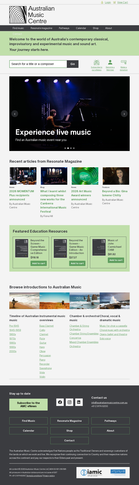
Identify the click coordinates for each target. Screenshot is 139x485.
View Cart (122, 2)
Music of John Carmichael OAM (114, 245)
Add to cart (38, 263)
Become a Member (110, 68)
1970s (12, 338)
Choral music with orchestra (115, 330)
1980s (12, 342)
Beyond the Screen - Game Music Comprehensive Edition (39, 246)
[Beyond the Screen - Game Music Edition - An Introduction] (60, 248)
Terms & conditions (34, 476)
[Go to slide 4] (74, 148)
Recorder (44, 364)
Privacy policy (49, 476)
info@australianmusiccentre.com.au (109, 402)
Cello (42, 330)
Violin (42, 376)
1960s (12, 334)
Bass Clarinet (46, 326)
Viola (42, 372)
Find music (18, 28)
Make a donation (124, 68)
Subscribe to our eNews (96, 68)
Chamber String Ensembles (84, 333)
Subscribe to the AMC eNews (28, 404)
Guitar (42, 342)
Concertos (75, 338)
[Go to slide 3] (71, 148)
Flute (42, 338)
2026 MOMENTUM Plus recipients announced (21, 195)
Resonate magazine (41, 28)
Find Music (28, 421)
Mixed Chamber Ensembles (84, 342)
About (108, 28)
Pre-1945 (14, 326)
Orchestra (75, 346)
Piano (42, 359)
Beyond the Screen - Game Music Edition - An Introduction (76, 246)
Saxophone (45, 368)
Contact (17, 34)
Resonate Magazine (69, 421)
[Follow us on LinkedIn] (79, 402)
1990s (12, 347)
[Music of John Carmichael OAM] (99, 247)
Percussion (45, 355)
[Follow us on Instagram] (69, 402)
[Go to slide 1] (65, 148)
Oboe (42, 351)
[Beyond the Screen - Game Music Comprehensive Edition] (21, 248)
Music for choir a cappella (113, 326)
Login (108, 2)
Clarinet (43, 334)
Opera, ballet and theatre (113, 334)
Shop (95, 28)
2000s (12, 351)
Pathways (64, 28)
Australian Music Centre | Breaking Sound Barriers (31, 14)
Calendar (81, 28)
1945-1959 (15, 330)
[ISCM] (118, 472)
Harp (42, 347)
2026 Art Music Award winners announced (81, 195)
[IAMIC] (91, 472)
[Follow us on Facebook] (60, 402)
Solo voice (105, 338)
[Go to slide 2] (68, 148)
